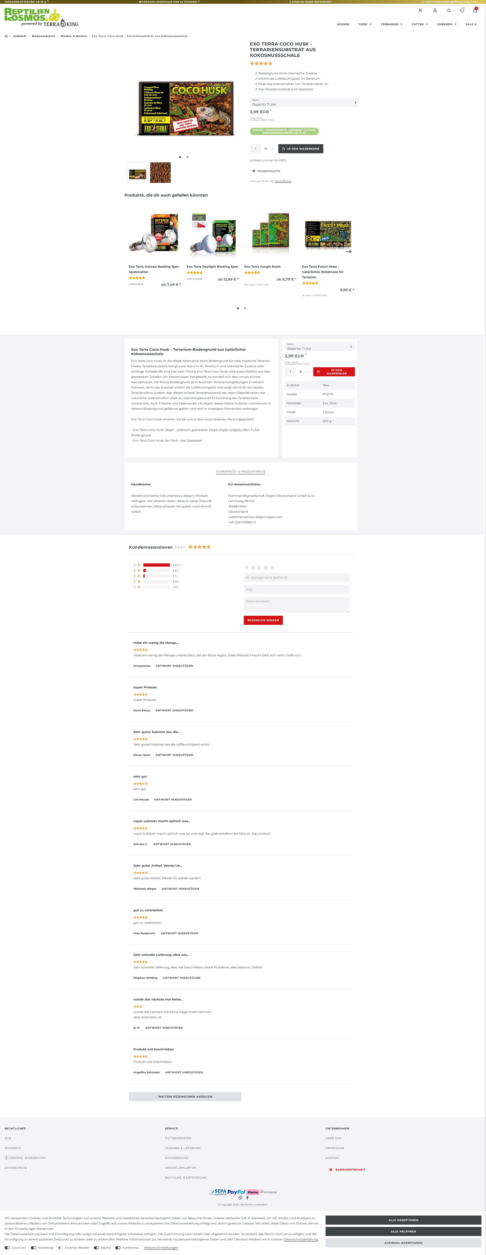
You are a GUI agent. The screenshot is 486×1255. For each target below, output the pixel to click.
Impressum (335, 1148)
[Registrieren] (435, 10)
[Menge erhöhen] (265, 148)
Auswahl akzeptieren (403, 1243)
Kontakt (333, 1158)
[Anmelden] (421, 10)
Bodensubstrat (43, 36)
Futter (418, 24)
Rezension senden (263, 620)
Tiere (363, 24)
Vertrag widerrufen (27, 1158)
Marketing (45, 1247)
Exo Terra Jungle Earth (262, 266)
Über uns (334, 1138)
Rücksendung (177, 1158)
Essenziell (18, 1247)
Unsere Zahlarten (180, 1167)
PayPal (106, 1247)
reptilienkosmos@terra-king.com (451, 1)
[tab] (241, 472)
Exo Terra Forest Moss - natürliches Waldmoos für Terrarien (323, 272)
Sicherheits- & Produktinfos (241, 471)
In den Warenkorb (303, 148)
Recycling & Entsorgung (186, 1177)
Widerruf (13, 1148)
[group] (155, 233)
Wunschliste (269, 171)
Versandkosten (283, 181)
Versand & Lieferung (183, 1148)
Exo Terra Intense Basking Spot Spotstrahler (154, 269)
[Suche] (449, 10)
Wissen (343, 24)
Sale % (471, 24)
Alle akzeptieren (403, 1220)
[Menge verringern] (272, 148)
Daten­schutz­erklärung (301, 1239)
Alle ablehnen (403, 1231)
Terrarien (390, 24)
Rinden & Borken (73, 36)
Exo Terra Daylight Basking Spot (212, 266)
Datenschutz (16, 1167)
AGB (8, 1138)
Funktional (130, 1247)
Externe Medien (77, 1247)
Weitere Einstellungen (161, 1247)
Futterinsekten (178, 1138)
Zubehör (445, 24)
